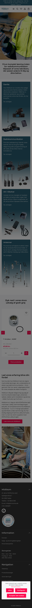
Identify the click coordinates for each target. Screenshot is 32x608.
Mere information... (16, 586)
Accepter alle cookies (16, 595)
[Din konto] (25, 9)
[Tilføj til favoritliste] (26, 313)
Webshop (5, 568)
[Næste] (29, 332)
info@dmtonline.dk (12, 503)
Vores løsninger (6, 576)
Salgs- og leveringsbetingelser (11, 541)
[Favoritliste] (21, 9)
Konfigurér (21, 590)
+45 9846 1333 (11, 501)
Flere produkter (16, 362)
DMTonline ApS (12, 493)
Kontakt (4, 538)
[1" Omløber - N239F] (16, 323)
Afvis (10, 590)
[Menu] (13, 9)
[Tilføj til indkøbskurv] (26, 353)
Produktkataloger (7, 572)
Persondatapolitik (7, 544)
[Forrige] (3, 332)
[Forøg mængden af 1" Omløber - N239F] (22, 353)
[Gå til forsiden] (5, 9)
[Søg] (17, 9)
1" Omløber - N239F (9, 339)
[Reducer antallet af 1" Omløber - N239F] (6, 353)
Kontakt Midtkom (7, 580)
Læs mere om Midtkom (12, 421)
